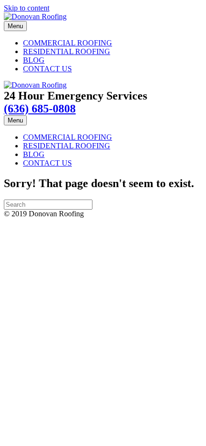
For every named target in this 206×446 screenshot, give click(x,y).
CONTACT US (47, 69)
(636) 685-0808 (40, 108)
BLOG (34, 60)
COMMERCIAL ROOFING (67, 43)
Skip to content (26, 8)
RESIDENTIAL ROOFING (66, 51)
